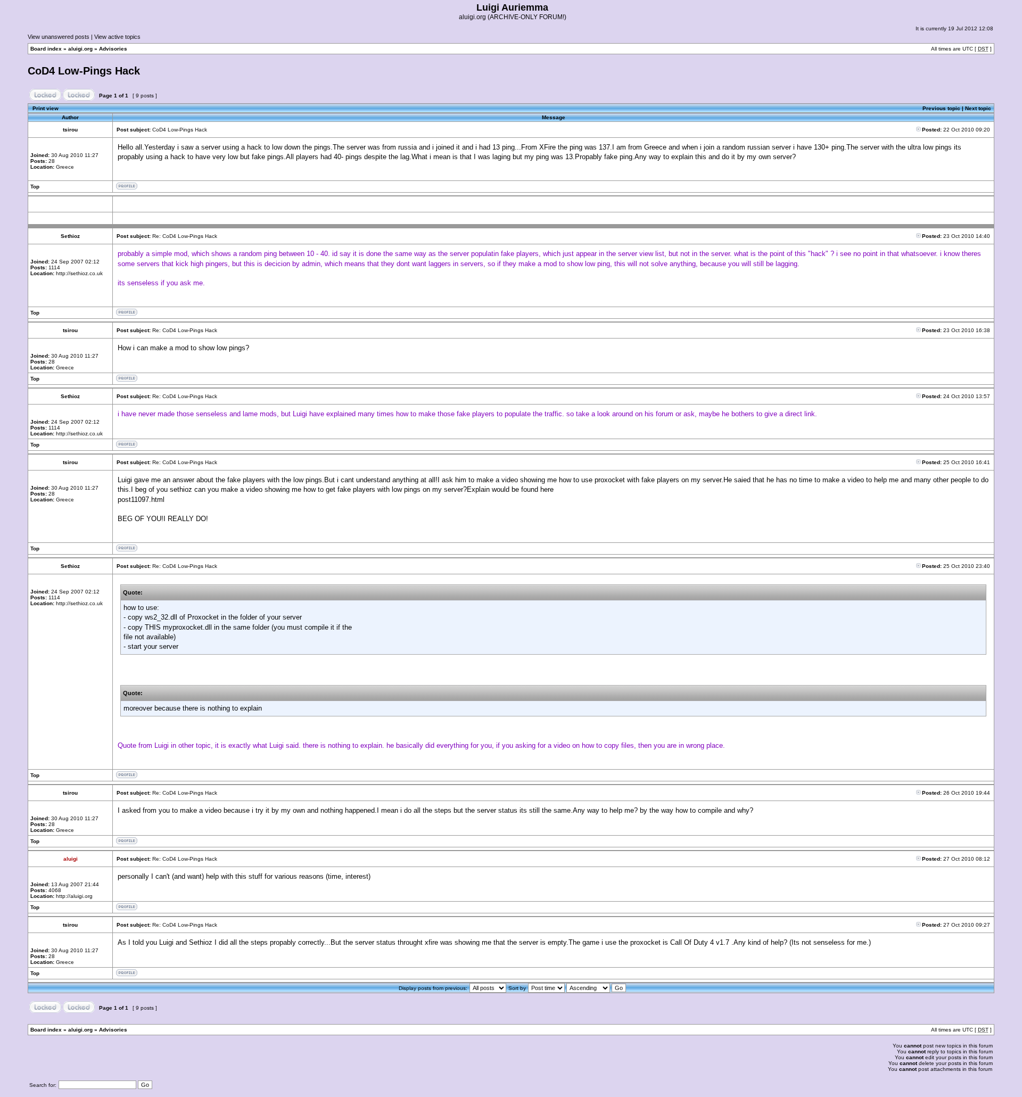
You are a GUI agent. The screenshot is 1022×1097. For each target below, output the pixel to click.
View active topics (117, 37)
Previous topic (941, 108)
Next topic (978, 108)
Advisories (113, 49)
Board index (46, 49)
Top (34, 186)
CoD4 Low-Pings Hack (84, 71)
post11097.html (141, 500)
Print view (45, 108)
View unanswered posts (58, 37)
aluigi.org (80, 49)
